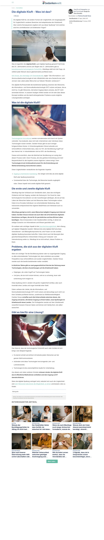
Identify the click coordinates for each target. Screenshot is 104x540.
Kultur (13, 8)
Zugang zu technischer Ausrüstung (25, 174)
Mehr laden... (52, 461)
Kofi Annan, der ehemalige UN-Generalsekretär (27, 76)
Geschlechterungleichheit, (48, 226)
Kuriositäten (19, 8)
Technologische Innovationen (21, 138)
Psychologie (35, 423)
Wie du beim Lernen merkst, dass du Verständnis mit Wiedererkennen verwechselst (60, 454)
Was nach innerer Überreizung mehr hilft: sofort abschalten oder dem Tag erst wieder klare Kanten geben (21, 454)
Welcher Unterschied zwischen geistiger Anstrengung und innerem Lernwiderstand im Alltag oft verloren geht (41, 454)
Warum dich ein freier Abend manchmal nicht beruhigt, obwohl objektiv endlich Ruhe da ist (82, 427)
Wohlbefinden (77, 423)
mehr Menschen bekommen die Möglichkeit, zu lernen (33, 384)
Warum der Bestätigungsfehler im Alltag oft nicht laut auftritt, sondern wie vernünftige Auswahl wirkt (20, 427)
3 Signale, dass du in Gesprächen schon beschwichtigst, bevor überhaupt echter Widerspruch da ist (82, 454)
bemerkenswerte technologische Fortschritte (27, 69)
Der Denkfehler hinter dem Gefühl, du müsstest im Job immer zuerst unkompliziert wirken (41, 427)
